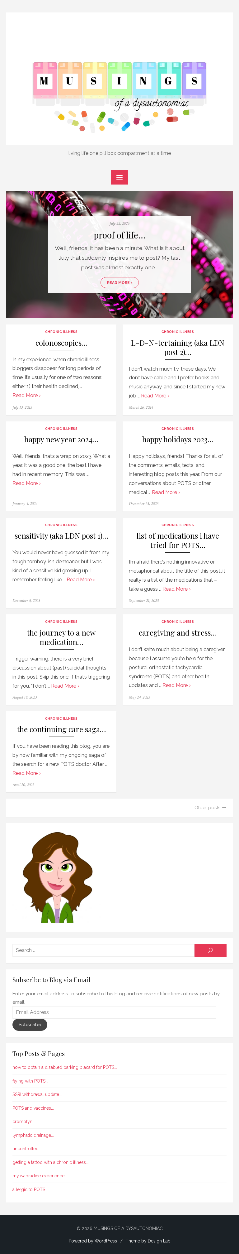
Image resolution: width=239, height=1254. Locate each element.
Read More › (119, 283)
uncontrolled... (26, 1148)
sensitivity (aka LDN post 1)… (61, 536)
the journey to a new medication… (61, 637)
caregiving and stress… (178, 632)
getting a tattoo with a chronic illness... (50, 1162)
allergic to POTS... (30, 1189)
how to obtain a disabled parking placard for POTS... (64, 1067)
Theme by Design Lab (148, 1240)
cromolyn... (23, 1121)
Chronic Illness (61, 332)
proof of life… (120, 234)
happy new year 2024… (61, 439)
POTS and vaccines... (33, 1108)
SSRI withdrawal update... (37, 1094)
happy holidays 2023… (177, 439)
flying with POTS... (30, 1081)
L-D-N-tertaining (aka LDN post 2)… (177, 347)
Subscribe (30, 1024)
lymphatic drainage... (33, 1135)
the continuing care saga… (61, 729)
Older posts (207, 807)
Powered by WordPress (93, 1240)
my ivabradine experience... (39, 1175)
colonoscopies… (61, 343)
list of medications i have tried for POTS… (178, 540)
